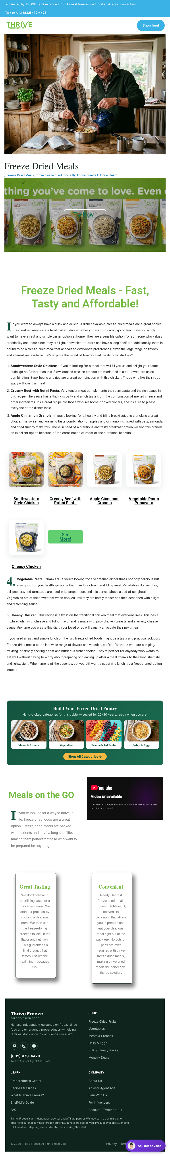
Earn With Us (98, 1095)
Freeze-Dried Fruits (102, 1021)
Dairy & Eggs (98, 1043)
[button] (146, 1146)
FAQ (14, 1110)
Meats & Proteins (101, 1036)
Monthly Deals (99, 1057)
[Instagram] (24, 1046)
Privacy (111, 1144)
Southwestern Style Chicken (26, 500)
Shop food (151, 25)
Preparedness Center (26, 1081)
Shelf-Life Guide (22, 1102)
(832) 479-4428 (34, 12)
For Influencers (99, 1102)
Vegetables (97, 1028)
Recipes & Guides (23, 1088)
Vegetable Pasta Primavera (144, 500)
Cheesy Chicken (26, 566)
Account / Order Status (105, 1110)
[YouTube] (14, 1046)
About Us (95, 1081)
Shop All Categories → (85, 756)
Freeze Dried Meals (20, 175)
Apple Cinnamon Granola (105, 500)
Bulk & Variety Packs (103, 1050)
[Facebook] (34, 1046)
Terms (124, 1144)
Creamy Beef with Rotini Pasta (65, 500)
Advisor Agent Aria (102, 1088)
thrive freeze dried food (52, 175)
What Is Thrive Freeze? (27, 1095)
